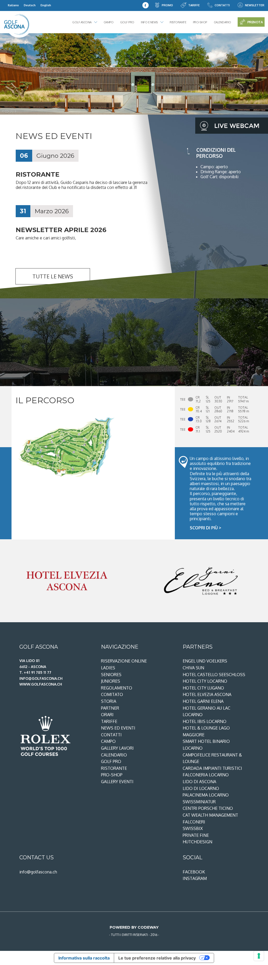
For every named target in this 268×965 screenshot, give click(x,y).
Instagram (195, 878)
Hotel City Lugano (203, 688)
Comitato (112, 694)
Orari (107, 714)
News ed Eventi (118, 728)
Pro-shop (200, 22)
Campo (109, 22)
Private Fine (196, 835)
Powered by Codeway (134, 927)
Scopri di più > (205, 527)
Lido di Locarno (201, 788)
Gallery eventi (117, 781)
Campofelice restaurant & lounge (212, 758)
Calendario (222, 22)
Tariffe (194, 5)
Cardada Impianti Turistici (212, 768)
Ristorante (178, 22)
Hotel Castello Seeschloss (214, 674)
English (46, 5)
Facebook (194, 871)
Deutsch (30, 5)
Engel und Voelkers (205, 661)
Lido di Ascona (199, 781)
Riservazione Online (124, 661)
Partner (110, 708)
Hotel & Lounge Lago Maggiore (206, 731)
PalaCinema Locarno (206, 795)
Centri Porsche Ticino (208, 808)
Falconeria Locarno (206, 774)
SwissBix (193, 828)
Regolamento (116, 688)
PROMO (167, 5)
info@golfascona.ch (38, 871)
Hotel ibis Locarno (204, 721)
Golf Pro (127, 22)
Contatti (222, 5)
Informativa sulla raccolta (84, 958)
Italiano (13, 5)
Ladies (108, 667)
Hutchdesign (197, 841)
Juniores (110, 681)
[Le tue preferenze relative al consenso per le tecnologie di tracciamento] (259, 956)
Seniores (111, 674)
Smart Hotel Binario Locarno (206, 745)
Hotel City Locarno (205, 681)
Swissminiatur (199, 801)
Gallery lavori (117, 748)
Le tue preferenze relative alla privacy (157, 958)
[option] (134, 74)
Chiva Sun (193, 667)
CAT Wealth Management (210, 815)
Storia (108, 701)
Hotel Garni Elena (203, 701)
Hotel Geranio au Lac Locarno (206, 711)
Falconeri (194, 821)
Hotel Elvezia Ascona (207, 694)
